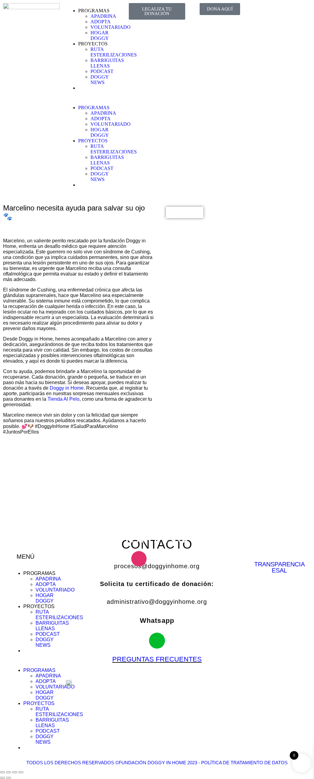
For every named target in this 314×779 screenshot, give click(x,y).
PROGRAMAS (93, 10)
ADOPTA (100, 21)
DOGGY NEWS (99, 79)
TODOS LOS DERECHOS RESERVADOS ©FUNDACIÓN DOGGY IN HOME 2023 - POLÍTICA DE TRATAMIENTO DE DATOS (157, 762)
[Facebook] (262, 10)
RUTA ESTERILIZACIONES (113, 52)
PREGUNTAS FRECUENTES (157, 659)
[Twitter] (295, 10)
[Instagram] (278, 10)
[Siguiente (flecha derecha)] (8, 778)
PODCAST (101, 71)
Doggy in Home (67, 388)
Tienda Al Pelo (63, 399)
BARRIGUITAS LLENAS (107, 63)
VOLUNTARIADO (110, 27)
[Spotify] (262, 27)
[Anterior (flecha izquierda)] (2, 778)
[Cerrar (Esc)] (20, 772)
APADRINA (103, 16)
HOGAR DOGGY (99, 35)
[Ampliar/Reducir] (2, 772)
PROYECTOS (93, 43)
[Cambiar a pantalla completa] (8, 772)
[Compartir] (14, 772)
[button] (94, 97)
